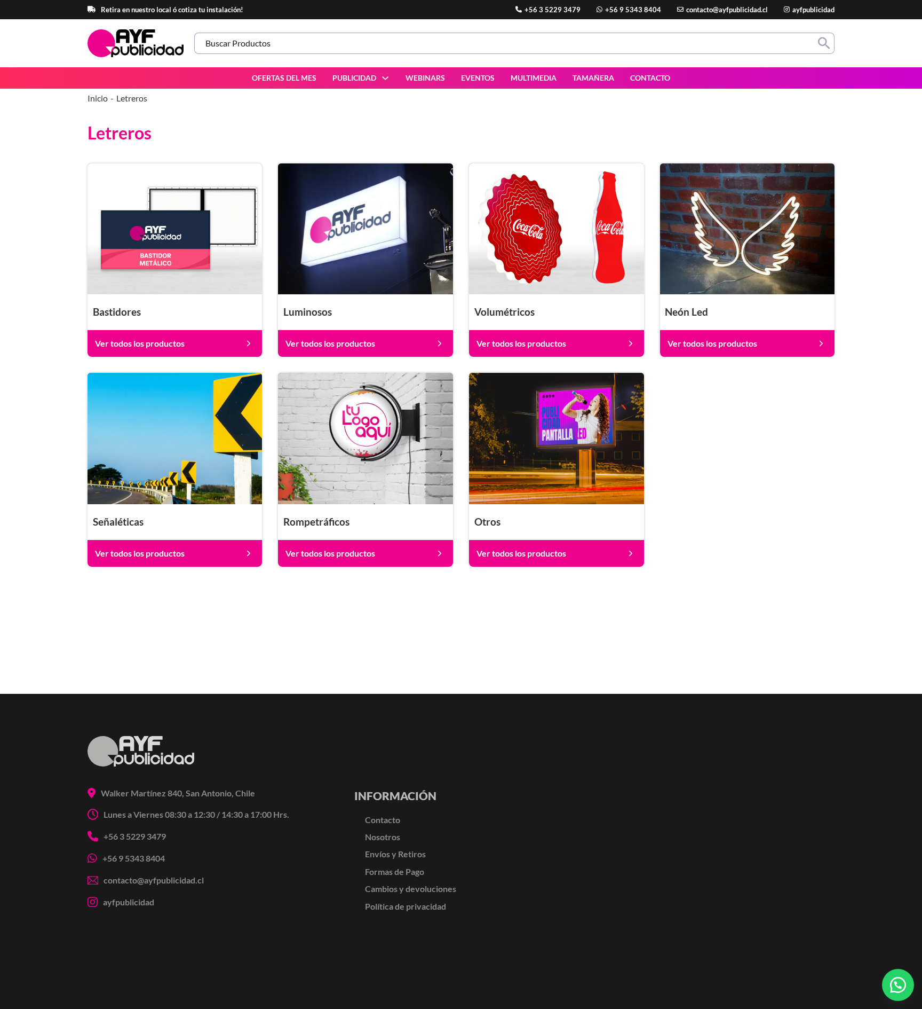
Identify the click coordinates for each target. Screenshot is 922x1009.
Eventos (478, 77)
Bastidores (117, 312)
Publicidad (354, 77)
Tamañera (593, 77)
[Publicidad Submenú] (385, 78)
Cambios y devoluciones (410, 888)
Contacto (650, 77)
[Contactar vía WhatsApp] (898, 985)
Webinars (425, 77)
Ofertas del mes (284, 77)
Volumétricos (504, 312)
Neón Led (686, 312)
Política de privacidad (405, 906)
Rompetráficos (316, 521)
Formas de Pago (394, 871)
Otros (487, 521)
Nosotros (382, 837)
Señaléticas (118, 521)
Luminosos (307, 312)
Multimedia (534, 77)
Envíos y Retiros (395, 854)
